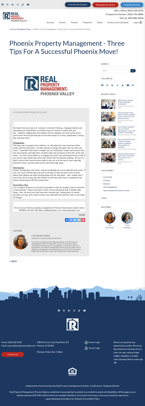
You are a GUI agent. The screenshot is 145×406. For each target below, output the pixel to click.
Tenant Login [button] (94, 348)
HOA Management (110, 187)
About (100, 22)
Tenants (74, 22)
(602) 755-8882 (135, 14)
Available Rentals (132, 5)
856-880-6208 (135, 18)
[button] (3, 5)
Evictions (106, 180)
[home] (15, 16)
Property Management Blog (19, 29)
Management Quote (105, 5)
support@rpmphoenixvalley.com (21, 345)
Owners (62, 22)
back (14, 261)
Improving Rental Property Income (116, 190)
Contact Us (13, 354)
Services (50, 22)
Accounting (107, 177)
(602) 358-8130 (135, 10)
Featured (106, 184)
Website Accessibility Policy (87, 398)
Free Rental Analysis (77, 4)
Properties (87, 22)
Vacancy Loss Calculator (118, 22)
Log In (136, 22)
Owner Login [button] (94, 342)
